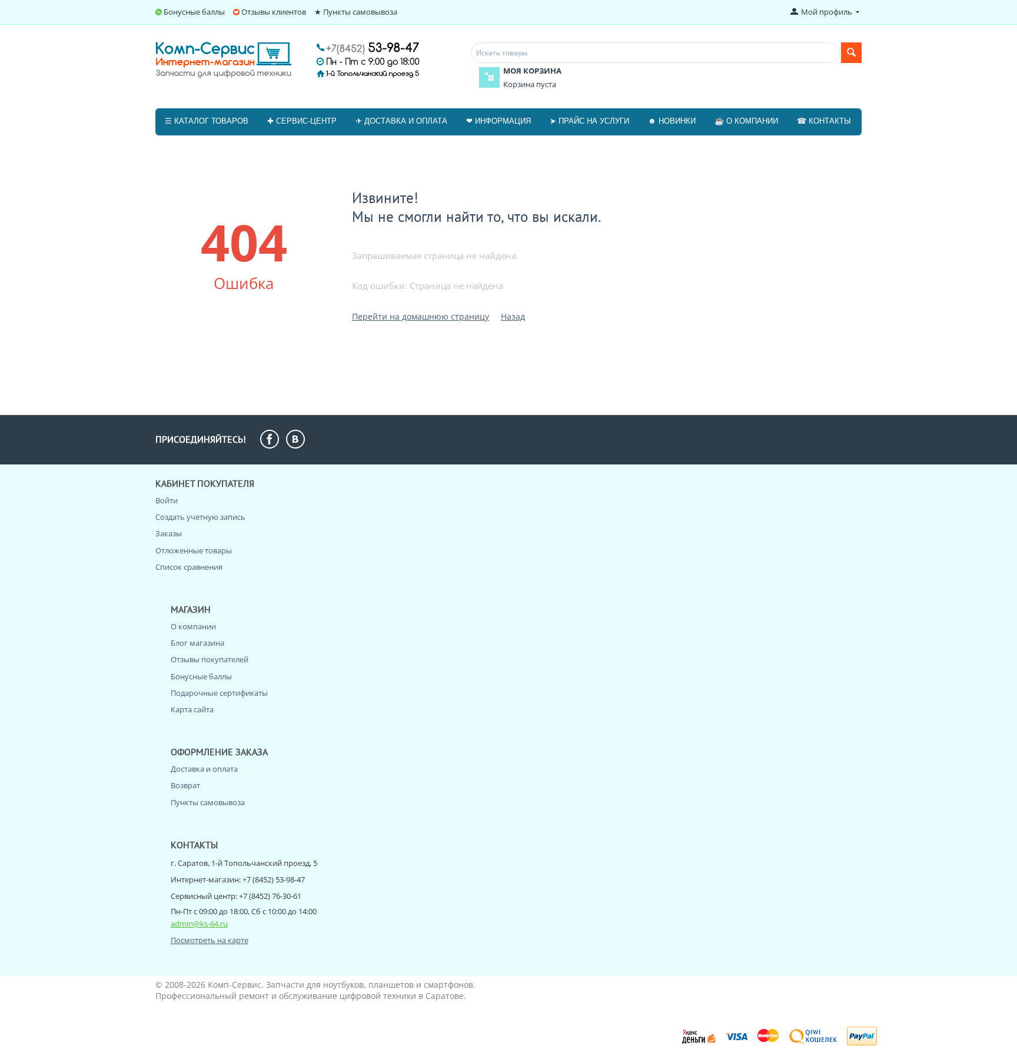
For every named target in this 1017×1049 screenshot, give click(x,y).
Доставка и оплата (204, 768)
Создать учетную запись (200, 517)
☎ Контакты (824, 121)
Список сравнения (188, 567)
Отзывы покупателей (209, 659)
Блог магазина (197, 643)
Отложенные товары (193, 550)
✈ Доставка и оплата (401, 121)
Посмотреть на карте (209, 940)
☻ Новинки (672, 121)
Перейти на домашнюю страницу (420, 316)
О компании (193, 626)
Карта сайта (192, 709)
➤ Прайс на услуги (589, 121)
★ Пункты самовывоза (355, 11)
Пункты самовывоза (208, 802)
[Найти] (851, 52)
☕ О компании (746, 121)
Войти (166, 500)
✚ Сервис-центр (302, 121)
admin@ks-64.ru (199, 923)
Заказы (168, 533)
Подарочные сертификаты (219, 693)
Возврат (185, 785)
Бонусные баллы (194, 11)
